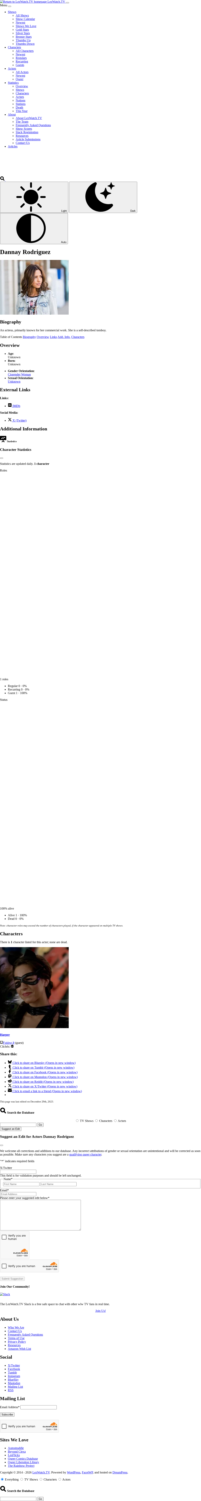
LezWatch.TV (41, 1472)
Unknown (14, 381)
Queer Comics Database (23, 1458)
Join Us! (100, 1310)
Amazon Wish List (19, 1348)
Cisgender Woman (19, 374)
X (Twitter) (19, 420)
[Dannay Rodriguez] (34, 313)
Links (53, 337)
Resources (14, 1345)
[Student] (12, 1046)
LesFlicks (14, 1455)
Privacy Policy (17, 1341)
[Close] (9, 6)
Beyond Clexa (17, 1451)
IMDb (16, 406)
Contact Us (15, 1331)
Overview (43, 337)
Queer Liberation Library (23, 1462)
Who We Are (16, 1327)
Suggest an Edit (11, 1128)
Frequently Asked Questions (25, 1334)
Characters (77, 337)
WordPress (73, 1472)
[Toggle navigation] (67, 2)
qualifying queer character (85, 1154)
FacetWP (87, 1472)
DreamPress (119, 1472)
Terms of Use (16, 1338)
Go (40, 1124)
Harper (5, 1034)
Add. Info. (64, 337)
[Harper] (34, 1027)
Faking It (8, 1042)
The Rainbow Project (21, 1465)
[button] (2, 179)
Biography (29, 337)
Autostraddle (16, 1448)
